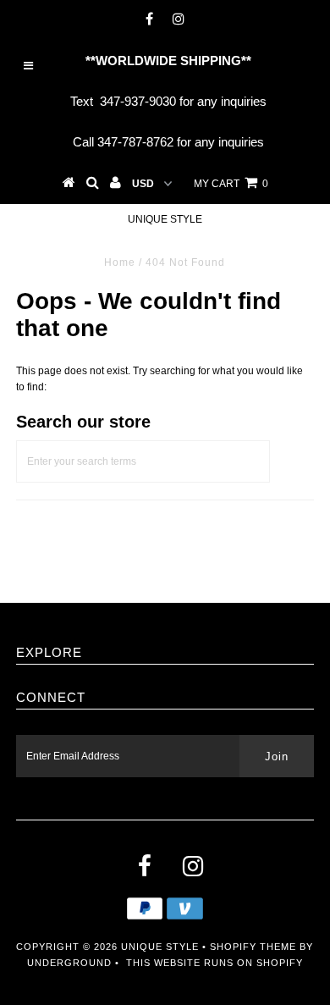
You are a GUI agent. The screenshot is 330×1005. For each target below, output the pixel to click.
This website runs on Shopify (214, 963)
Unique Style (165, 219)
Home (119, 262)
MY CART (231, 184)
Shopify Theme (253, 946)
